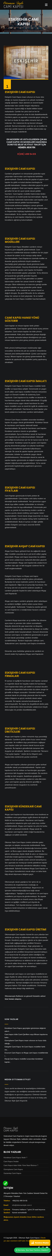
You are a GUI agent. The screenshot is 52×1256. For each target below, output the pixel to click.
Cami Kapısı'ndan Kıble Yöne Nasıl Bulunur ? (21, 1165)
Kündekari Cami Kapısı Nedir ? (15, 1158)
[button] (5, 1183)
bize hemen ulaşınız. (13, 999)
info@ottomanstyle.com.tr (22, 1205)
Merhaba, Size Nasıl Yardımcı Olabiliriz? (33, 1250)
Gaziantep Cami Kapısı (12, 1173)
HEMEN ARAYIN (26, 147)
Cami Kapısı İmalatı (11, 1161)
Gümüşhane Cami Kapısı (13, 1169)
